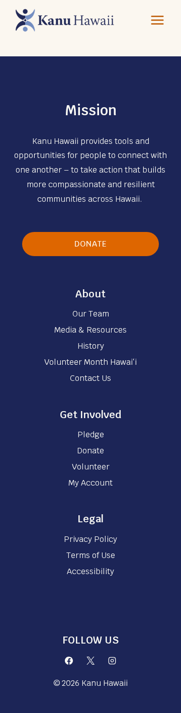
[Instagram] (112, 661)
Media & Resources (90, 330)
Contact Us (90, 378)
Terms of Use (90, 555)
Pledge (90, 434)
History (90, 346)
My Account (90, 483)
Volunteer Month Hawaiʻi (90, 362)
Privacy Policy (90, 539)
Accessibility (90, 571)
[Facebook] (69, 661)
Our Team (90, 313)
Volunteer (91, 466)
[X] (90, 661)
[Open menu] (157, 20)
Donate (90, 244)
